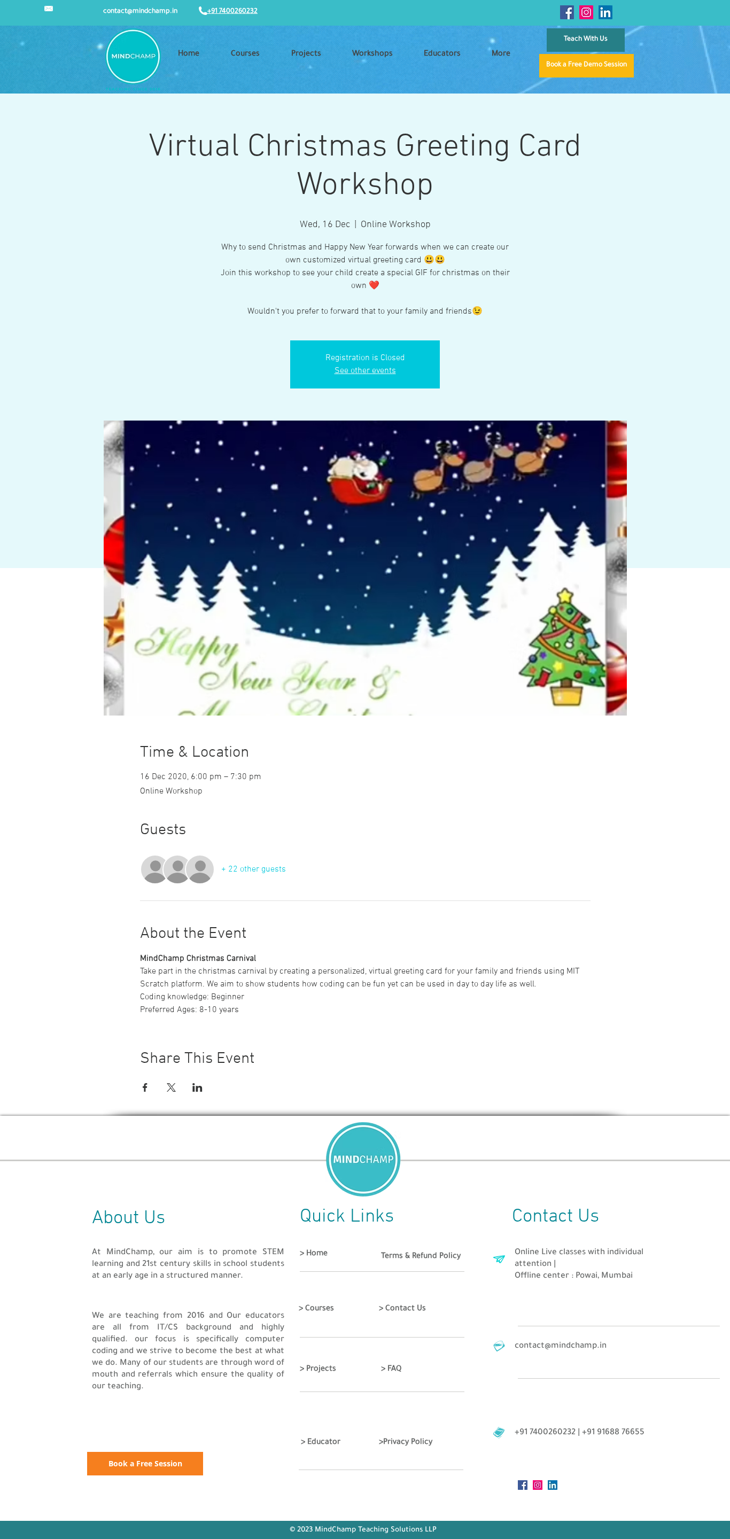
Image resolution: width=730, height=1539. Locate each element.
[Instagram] (586, 12)
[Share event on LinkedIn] (197, 1087)
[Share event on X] (171, 1087)
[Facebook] (567, 12)
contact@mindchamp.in (140, 11)
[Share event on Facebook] (145, 1087)
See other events (365, 371)
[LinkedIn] (605, 12)
